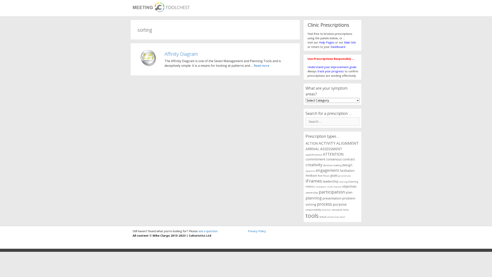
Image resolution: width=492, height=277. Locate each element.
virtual (322, 217)
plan (349, 192)
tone (346, 209)
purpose (340, 204)
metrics (310, 186)
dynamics (310, 171)
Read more (261, 65)
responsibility (313, 209)
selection (326, 210)
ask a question (208, 231)
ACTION (312, 143)
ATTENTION (333, 154)
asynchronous (314, 154)
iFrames (314, 181)
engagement (327, 170)
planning (314, 198)
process (324, 204)
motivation (321, 186)
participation (332, 192)
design (347, 165)
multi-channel (334, 186)
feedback (311, 175)
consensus (334, 159)
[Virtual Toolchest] (161, 6)
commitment (315, 159)
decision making (332, 165)
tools (312, 215)
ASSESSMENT (331, 148)
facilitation (347, 171)
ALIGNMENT (347, 143)
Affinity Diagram (181, 54)
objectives (349, 186)
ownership (312, 192)
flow (320, 175)
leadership (330, 181)
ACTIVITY (327, 143)
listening (353, 181)
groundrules (344, 175)
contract (348, 159)
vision (342, 217)
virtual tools (333, 217)
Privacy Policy (257, 231)
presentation (332, 198)
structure (337, 209)
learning (343, 181)
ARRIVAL (312, 148)
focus (326, 175)
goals (334, 176)
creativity (314, 164)
